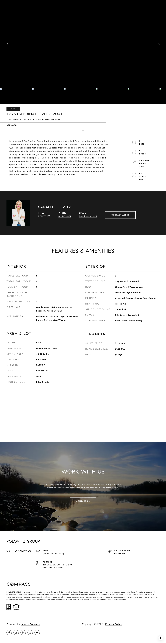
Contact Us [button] (83, 501)
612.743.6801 (64, 216)
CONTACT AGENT (120, 215)
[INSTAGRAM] (16, 632)
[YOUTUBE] (37, 632)
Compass (64, 592)
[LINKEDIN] (23, 632)
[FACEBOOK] (9, 632)
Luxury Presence (30, 624)
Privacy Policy (113, 624)
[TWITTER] (30, 632)
